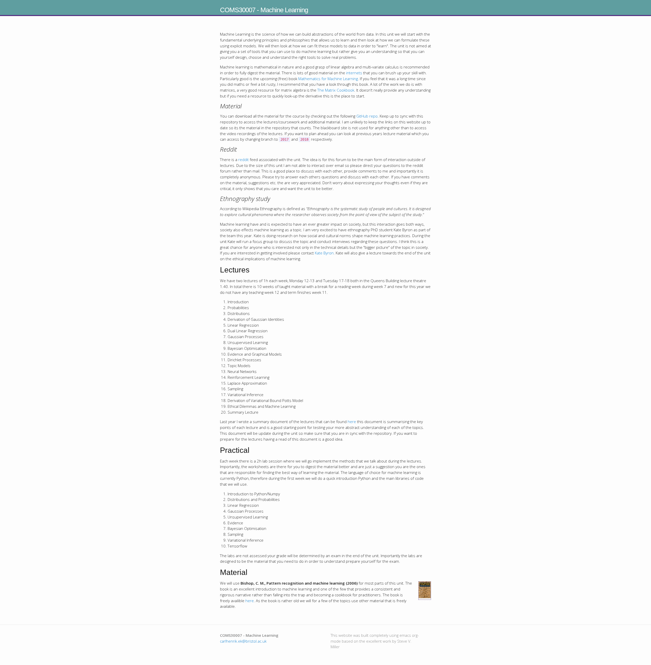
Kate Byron (324, 252)
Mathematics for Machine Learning (328, 78)
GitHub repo (367, 116)
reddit (243, 159)
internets (354, 72)
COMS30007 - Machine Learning (264, 10)
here (352, 421)
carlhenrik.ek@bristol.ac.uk (243, 641)
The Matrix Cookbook (335, 90)
